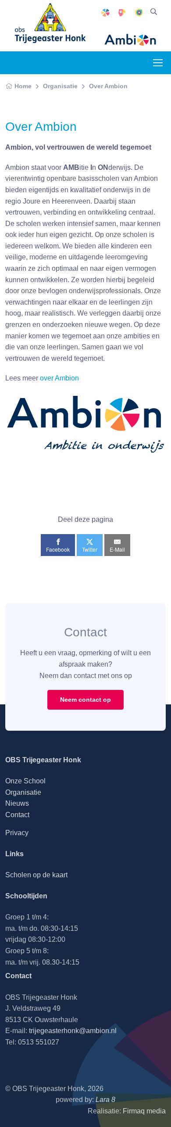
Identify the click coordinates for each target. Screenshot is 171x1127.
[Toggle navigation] (157, 63)
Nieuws (17, 803)
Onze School (25, 781)
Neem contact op (85, 699)
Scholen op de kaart (36, 875)
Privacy (16, 832)
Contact (17, 814)
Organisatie (60, 86)
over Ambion (59, 378)
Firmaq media (144, 1111)
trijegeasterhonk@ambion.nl (73, 1030)
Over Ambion (108, 86)
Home (23, 86)
